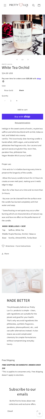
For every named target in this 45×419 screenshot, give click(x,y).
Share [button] (6, 253)
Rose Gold (8, 90)
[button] (5, 5)
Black (22, 90)
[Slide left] (17, 59)
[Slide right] (28, 59)
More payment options (22, 123)
